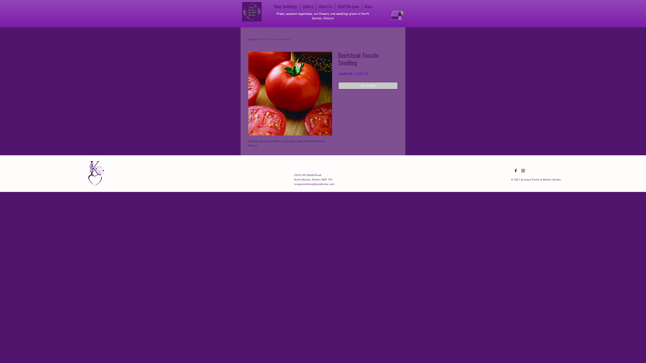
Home (251, 39)
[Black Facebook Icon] (515, 170)
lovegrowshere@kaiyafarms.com (314, 184)
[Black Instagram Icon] (523, 170)
